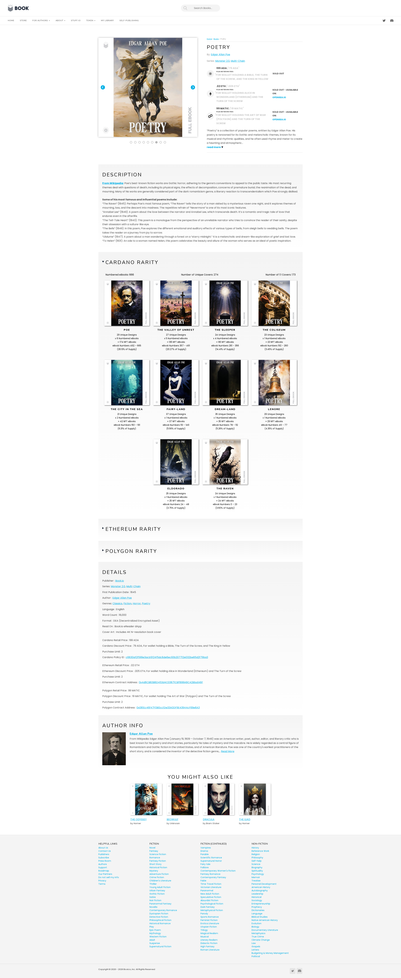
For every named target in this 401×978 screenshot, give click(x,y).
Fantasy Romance (210, 874)
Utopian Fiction (208, 926)
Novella (153, 907)
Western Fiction (158, 936)
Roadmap (103, 870)
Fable (203, 880)
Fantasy (153, 851)
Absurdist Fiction (209, 900)
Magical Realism (209, 933)
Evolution (256, 923)
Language (257, 913)
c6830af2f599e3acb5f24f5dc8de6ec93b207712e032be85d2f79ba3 (167, 657)
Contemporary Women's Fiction (218, 870)
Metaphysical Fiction (211, 910)
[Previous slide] (103, 87)
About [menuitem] (59, 20)
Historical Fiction (158, 867)
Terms (101, 883)
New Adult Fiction (209, 893)
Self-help (257, 860)
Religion (256, 854)
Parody (204, 913)
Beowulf (172, 819)
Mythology (155, 933)
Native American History (265, 920)
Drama (204, 851)
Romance (154, 857)
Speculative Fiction (210, 897)
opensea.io (279, 97)
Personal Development (264, 883)
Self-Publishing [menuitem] (129, 20)
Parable (204, 854)
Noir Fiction (155, 900)
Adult (152, 939)
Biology (255, 926)
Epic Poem (155, 930)
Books (216, 39)
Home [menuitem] (11, 20)
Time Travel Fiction (210, 883)
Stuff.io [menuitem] (76, 20)
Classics (117, 603)
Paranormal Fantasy (160, 903)
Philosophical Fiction (160, 920)
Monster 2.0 (222, 61)
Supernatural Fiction (160, 946)
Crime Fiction (156, 877)
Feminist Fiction (209, 920)
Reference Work (260, 851)
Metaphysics (258, 933)
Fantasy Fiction (157, 860)
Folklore (204, 867)
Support (102, 867)
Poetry (146, 603)
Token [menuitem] (89, 20)
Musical (204, 936)
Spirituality (257, 870)
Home (209, 39)
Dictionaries (258, 910)
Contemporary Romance (163, 910)
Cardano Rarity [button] (132, 262)
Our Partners (105, 874)
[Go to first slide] (193, 87)
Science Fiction (157, 854)
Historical (256, 897)
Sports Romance (209, 916)
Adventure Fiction (159, 874)
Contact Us (104, 851)
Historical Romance (160, 923)
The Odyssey (138, 819)
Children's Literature (160, 880)
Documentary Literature (265, 930)
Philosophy (257, 857)
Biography (257, 867)
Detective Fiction (158, 916)
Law (254, 943)
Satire (152, 897)
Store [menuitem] (23, 20)
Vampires (205, 847)
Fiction (127, 603)
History (255, 847)
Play (151, 926)
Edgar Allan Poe (220, 54)
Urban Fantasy (157, 890)
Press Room (104, 860)
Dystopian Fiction (158, 913)
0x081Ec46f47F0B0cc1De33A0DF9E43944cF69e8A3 (168, 707)
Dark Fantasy (207, 907)
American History (261, 887)
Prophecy (257, 907)
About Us (103, 847)
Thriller (153, 883)
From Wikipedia (112, 183)
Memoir (256, 877)
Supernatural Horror (211, 860)
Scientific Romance (211, 857)
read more (214, 147)
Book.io (119, 581)
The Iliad (244, 819)
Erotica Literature (209, 923)
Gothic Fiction (157, 893)
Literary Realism (209, 939)
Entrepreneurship (261, 903)
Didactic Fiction (208, 943)
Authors (102, 864)
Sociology (257, 900)
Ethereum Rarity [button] (133, 529)
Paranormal (206, 890)
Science (256, 864)
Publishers (103, 854)
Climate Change (261, 939)
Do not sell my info (108, 877)
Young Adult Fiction (160, 887)
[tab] (131, 142)
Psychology (258, 874)
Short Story (155, 864)
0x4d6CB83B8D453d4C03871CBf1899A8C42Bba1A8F (171, 682)
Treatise (256, 880)
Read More (227, 751)
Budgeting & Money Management (270, 953)
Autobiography (260, 890)
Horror (137, 603)
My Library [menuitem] (107, 20)
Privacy (102, 880)
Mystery (153, 870)
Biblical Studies (260, 916)
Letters (255, 949)
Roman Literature (209, 949)
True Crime (258, 936)
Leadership (257, 893)
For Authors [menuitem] (40, 20)
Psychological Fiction (211, 903)
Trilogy (204, 930)
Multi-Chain (238, 61)
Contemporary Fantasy (213, 877)
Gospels (256, 946)
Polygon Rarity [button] (131, 551)
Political (256, 956)
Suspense (154, 943)
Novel (152, 847)
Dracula (208, 819)
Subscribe (103, 857)
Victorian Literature (210, 887)
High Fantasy (207, 946)
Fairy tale (205, 864)
